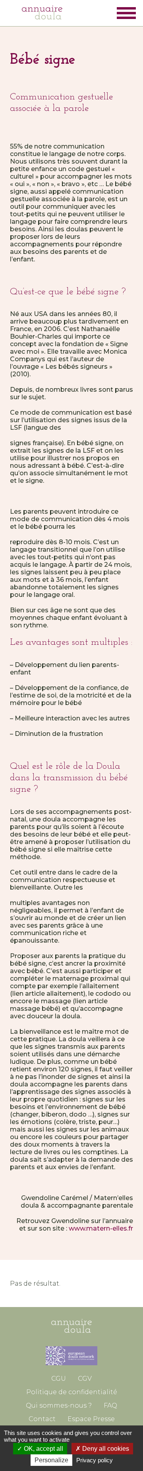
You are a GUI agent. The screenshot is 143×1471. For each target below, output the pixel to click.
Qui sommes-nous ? (59, 1405)
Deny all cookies (105, 1448)
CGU (58, 1378)
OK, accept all (42, 1448)
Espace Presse (91, 1419)
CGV (85, 1378)
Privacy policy (94, 1460)
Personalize (51, 1460)
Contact (42, 1419)
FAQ (110, 1405)
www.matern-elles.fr (101, 1228)
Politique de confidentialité (71, 1392)
